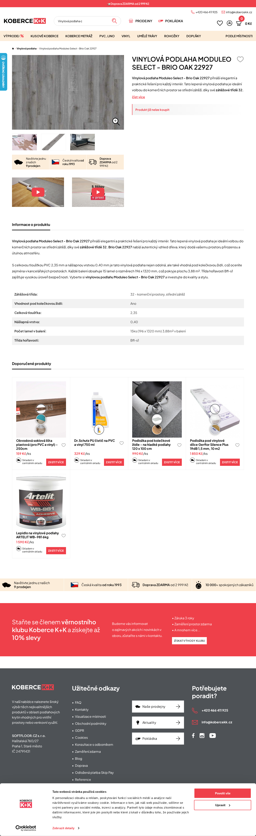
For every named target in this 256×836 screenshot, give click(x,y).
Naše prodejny (153, 706)
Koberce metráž (78, 36)
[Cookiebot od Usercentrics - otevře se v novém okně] (25, 828)
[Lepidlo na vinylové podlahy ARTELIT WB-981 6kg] (41, 502)
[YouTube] (212, 735)
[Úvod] (13, 48)
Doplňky (193, 36)
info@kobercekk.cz (239, 12)
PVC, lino (107, 36)
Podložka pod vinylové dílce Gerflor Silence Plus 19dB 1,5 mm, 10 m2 (209, 444)
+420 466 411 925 (207, 12)
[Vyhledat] (114, 21)
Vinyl (126, 36)
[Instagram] (202, 735)
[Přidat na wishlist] (240, 59)
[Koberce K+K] (25, 21)
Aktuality (149, 722)
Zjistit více (56, 462)
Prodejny (143, 21)
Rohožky (171, 36)
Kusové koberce (44, 36)
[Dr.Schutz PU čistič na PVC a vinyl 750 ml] (99, 409)
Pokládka (174, 21)
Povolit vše (222, 793)
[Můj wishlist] (220, 23)
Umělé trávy (147, 36)
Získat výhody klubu (189, 640)
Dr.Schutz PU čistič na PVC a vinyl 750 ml (94, 442)
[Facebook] (193, 735)
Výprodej (11, 36)
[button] (229, 23)
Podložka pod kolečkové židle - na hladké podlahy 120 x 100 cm (151, 444)
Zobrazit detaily (63, 828)
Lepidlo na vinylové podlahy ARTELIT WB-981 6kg (37, 535)
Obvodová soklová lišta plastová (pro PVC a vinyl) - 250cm (37, 444)
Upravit (220, 805)
